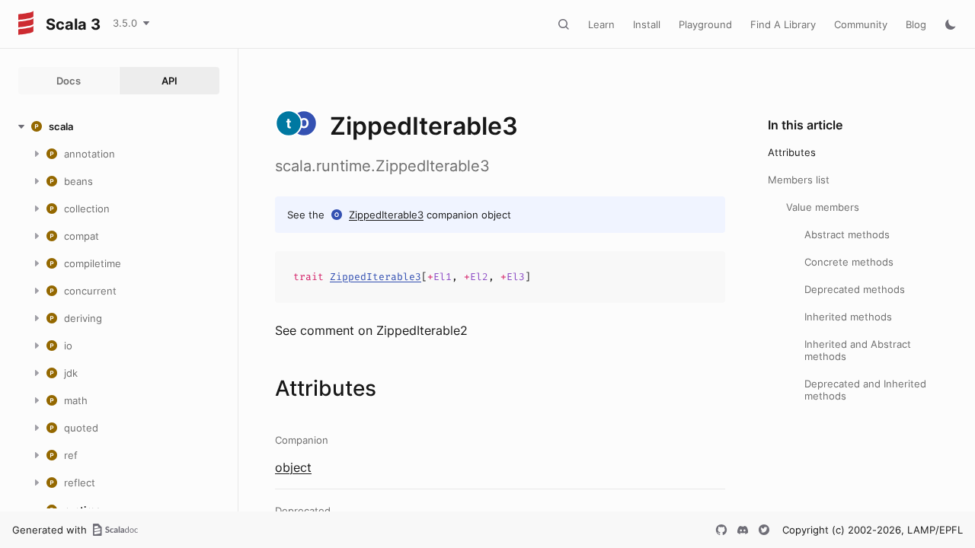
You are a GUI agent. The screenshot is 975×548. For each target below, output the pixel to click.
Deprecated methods (854, 289)
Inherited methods (848, 317)
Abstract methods (847, 234)
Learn (601, 24)
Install (646, 24)
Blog (916, 24)
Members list (799, 180)
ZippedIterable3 (386, 215)
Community (860, 24)
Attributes (792, 152)
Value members (822, 207)
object (293, 467)
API (169, 81)
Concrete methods (848, 262)
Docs (68, 81)
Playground (705, 24)
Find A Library (783, 24)
